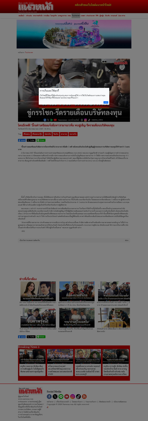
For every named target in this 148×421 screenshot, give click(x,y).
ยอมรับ (105, 102)
